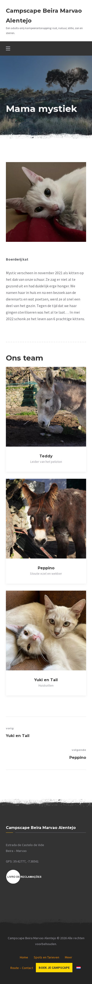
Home (24, 957)
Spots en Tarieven (46, 957)
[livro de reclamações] (24, 883)
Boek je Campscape (54, 967)
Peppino (46, 568)
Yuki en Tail (46, 680)
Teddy (46, 456)
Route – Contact (21, 968)
